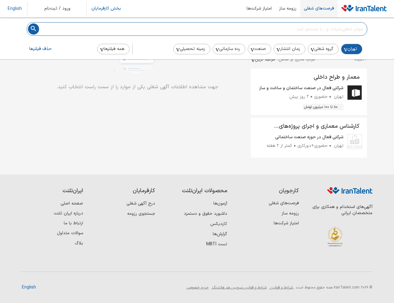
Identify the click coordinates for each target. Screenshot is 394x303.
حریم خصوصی (198, 287)
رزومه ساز (287, 9)
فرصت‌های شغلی (319, 9)
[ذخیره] (260, 77)
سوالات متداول (70, 233)
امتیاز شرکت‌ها (259, 9)
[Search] (33, 29)
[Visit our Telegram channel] (328, 261)
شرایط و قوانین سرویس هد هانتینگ (239, 287)
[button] (61, 8)
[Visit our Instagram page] (353, 261)
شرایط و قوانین (281, 287)
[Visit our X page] (341, 261)
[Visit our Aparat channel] (315, 261)
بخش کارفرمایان (106, 9)
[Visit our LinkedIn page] (366, 261)
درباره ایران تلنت (68, 213)
